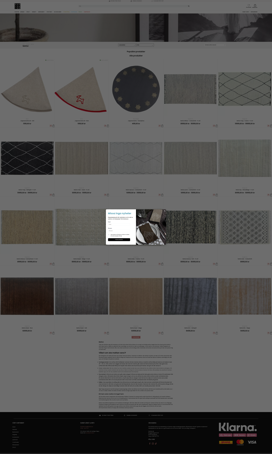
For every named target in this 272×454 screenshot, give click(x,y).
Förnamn (110, 228)
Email (109, 222)
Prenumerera (119, 239)
